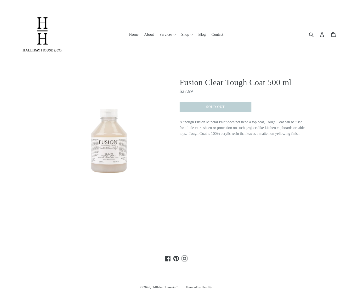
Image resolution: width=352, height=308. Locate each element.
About (149, 34)
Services (168, 34)
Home (133, 34)
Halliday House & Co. (166, 287)
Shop (188, 34)
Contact (217, 34)
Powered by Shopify (199, 287)
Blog (202, 34)
